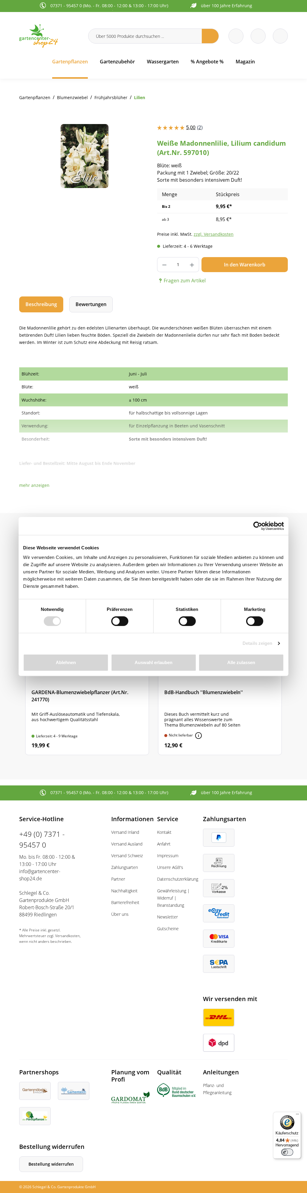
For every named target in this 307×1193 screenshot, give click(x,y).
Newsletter (167, 917)
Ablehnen (66, 662)
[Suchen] (210, 36)
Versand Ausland (126, 844)
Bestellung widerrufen (51, 1164)
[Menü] (297, 1115)
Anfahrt (164, 844)
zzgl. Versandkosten (214, 234)
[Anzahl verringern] (164, 264)
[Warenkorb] (258, 36)
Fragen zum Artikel (185, 280)
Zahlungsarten (124, 867)
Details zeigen (257, 643)
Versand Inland (125, 832)
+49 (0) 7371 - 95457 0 (42, 839)
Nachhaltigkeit (124, 891)
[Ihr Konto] (280, 36)
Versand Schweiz (127, 855)
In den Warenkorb (244, 264)
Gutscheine (168, 928)
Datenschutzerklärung (177, 879)
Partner (118, 879)
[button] (34, 485)
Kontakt (164, 832)
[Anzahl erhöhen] (192, 264)
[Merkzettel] (235, 36)
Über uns (120, 914)
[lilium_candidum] (85, 156)
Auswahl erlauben (153, 662)
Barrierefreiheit (125, 902)
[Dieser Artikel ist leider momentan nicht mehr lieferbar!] (198, 735)
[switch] (119, 621)
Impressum (167, 855)
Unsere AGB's (170, 867)
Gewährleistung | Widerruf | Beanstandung (173, 898)
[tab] (41, 304)
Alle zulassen (241, 662)
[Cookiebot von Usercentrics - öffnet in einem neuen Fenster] (257, 525)
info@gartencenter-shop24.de (39, 875)
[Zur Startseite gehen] (50, 35)
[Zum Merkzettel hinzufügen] (138, 136)
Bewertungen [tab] (91, 304)
